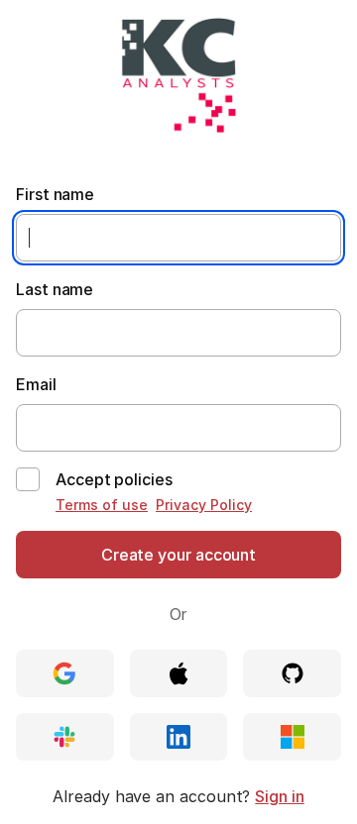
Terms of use (102, 504)
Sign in (279, 796)
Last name (54, 289)
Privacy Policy (204, 504)
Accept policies (114, 479)
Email (36, 384)
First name (55, 194)
